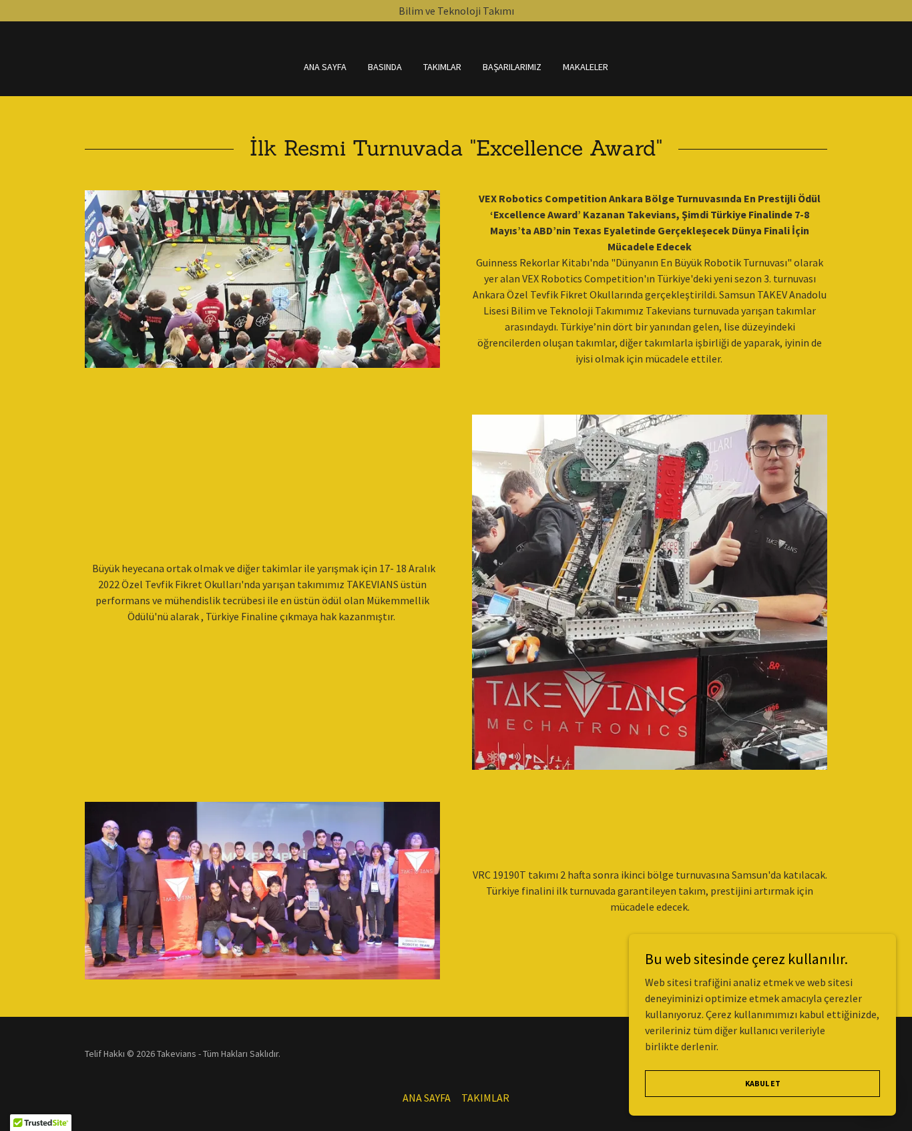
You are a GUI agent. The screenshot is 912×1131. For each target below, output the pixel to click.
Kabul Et (762, 1083)
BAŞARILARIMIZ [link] (512, 67)
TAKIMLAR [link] (442, 67)
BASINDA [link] (385, 67)
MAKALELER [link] (585, 67)
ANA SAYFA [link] (325, 67)
